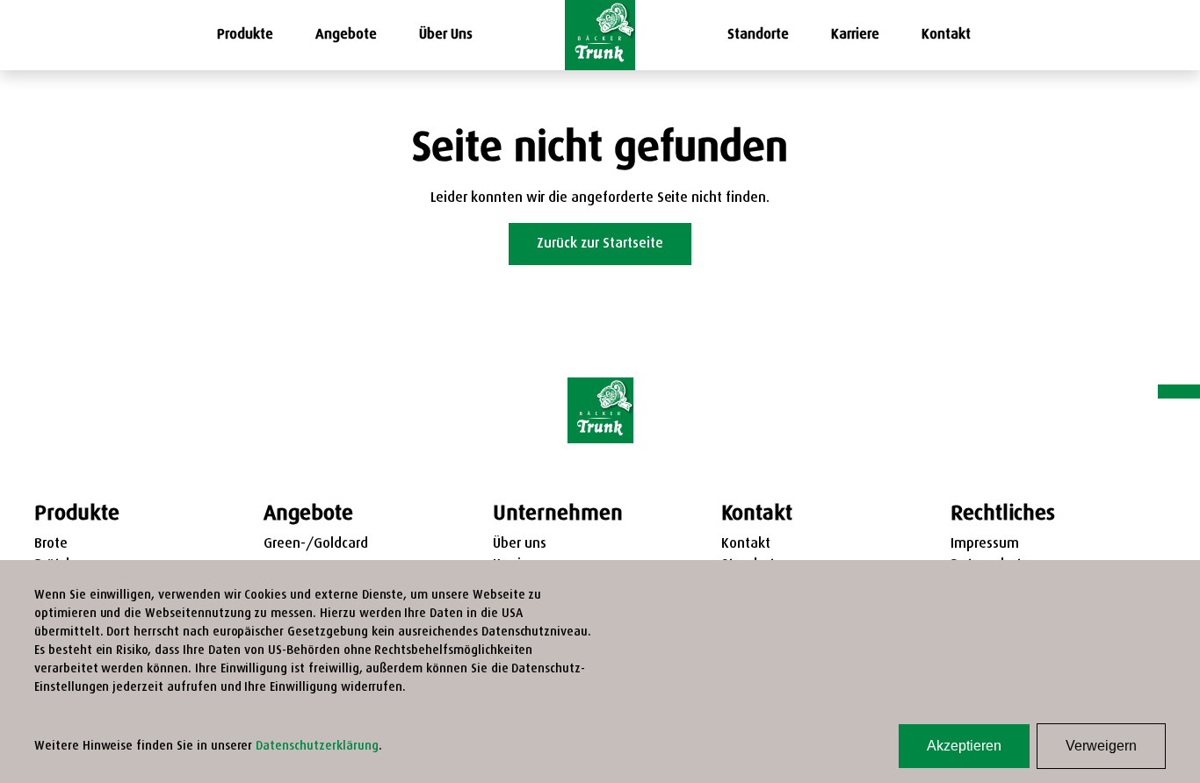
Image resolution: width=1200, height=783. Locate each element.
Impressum (985, 544)
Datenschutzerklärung (317, 746)
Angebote (346, 35)
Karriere (855, 35)
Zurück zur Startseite (600, 244)
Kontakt (946, 35)
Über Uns (446, 35)
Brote (51, 544)
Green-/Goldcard (316, 544)
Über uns (519, 544)
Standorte (758, 35)
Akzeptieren (964, 745)
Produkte (245, 35)
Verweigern (1101, 745)
